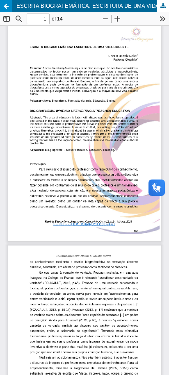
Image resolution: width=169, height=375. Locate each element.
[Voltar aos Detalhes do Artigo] (6, 6)
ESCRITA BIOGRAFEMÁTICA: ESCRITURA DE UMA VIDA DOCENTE (92, 6)
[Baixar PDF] (163, 6)
